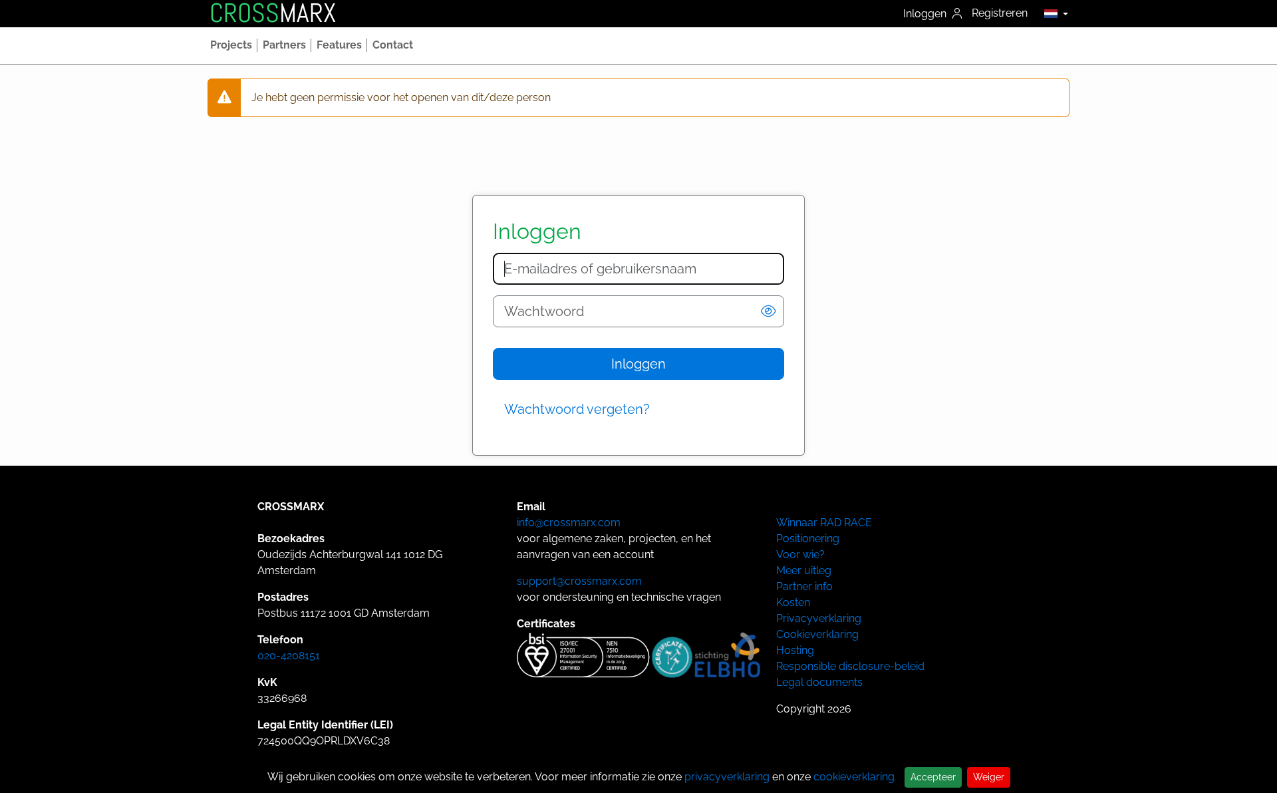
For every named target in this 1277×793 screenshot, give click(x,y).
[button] (1052, 13)
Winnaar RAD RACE (824, 522)
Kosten (793, 602)
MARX (273, 13)
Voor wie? (800, 554)
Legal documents (819, 682)
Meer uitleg (803, 570)
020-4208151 (288, 655)
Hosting (795, 650)
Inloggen (926, 13)
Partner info (804, 586)
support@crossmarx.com (579, 581)
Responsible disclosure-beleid (850, 666)
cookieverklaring (854, 776)
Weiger (988, 777)
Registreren (1000, 13)
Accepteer (933, 777)
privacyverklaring (727, 776)
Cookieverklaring (817, 634)
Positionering (807, 538)
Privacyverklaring (818, 618)
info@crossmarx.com (569, 522)
